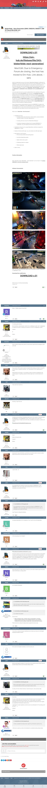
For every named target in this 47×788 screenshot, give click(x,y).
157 (7, 463)
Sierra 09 (6, 398)
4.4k (7, 733)
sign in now (27, 745)
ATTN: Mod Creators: (6, 771)
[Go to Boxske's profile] (6, 589)
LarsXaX (6, 517)
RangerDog (6, 305)
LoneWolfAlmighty (6, 628)
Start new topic (30, 34)
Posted (16, 43)
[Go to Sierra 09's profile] (6, 405)
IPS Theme (21, 780)
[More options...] (44, 43)
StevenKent (6, 341)
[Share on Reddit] (7, 760)
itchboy (6, 717)
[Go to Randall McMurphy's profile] (6, 685)
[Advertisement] (23, 18)
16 (7, 354)
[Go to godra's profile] (2, 27)
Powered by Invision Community (23, 782)
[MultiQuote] (13, 287)
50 (7, 427)
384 (7, 318)
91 (7, 394)
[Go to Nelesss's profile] (6, 573)
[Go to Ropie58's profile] (6, 327)
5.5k (7, 614)
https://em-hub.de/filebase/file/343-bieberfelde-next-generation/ (29, 60)
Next (8, 39)
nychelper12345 (6, 533)
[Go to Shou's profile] (6, 473)
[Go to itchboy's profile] (6, 724)
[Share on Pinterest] (11, 760)
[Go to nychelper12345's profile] (6, 539)
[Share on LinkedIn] (1, 760)
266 (7, 334)
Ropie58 (6, 321)
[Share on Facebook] (5, 760)
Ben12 (6, 365)
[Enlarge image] (28, 47)
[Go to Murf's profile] (6, 388)
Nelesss (6, 566)
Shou (7, 467)
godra (7, 31)
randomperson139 (6, 598)
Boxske (6, 582)
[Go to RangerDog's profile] (6, 312)
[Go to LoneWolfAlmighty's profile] (6, 635)
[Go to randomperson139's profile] (6, 604)
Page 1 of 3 (15, 39)
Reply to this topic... (12, 750)
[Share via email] (9, 760)
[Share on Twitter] (3, 760)
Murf (7, 382)
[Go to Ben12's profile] (6, 371)
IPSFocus (25, 780)
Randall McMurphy (6, 678)
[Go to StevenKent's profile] (6, 348)
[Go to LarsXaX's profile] (6, 524)
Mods (18, 31)
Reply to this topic (40, 34)
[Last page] (10, 39)
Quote (16, 287)
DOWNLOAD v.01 (28, 52)
